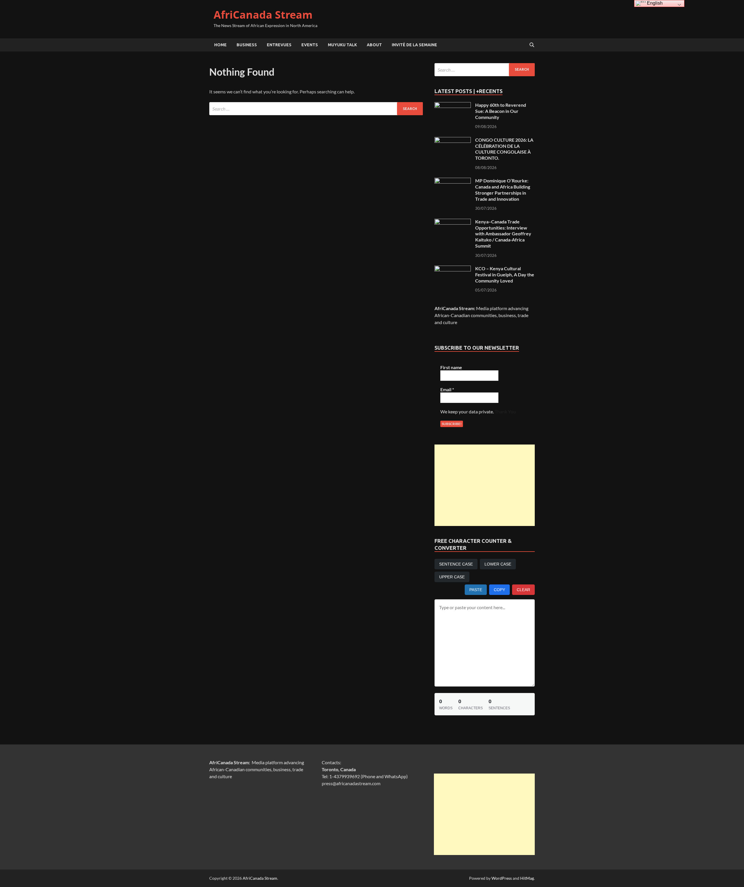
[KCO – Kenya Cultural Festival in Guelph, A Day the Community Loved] (452, 269)
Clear (523, 589)
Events (309, 44)
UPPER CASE (452, 577)
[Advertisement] (484, 485)
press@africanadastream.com (351, 783)
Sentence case (456, 564)
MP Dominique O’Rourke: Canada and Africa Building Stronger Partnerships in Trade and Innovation (502, 189)
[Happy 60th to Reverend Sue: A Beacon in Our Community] (452, 105)
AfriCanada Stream (263, 15)
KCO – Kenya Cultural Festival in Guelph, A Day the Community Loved (504, 274)
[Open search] (531, 45)
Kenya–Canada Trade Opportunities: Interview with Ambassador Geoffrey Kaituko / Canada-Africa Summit (503, 233)
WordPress (501, 878)
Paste (475, 589)
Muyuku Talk (342, 44)
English (654, 3)
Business (247, 44)
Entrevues (279, 44)
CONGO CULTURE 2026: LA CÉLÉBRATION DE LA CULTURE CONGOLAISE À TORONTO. (504, 149)
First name (451, 367)
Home (220, 44)
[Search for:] (316, 108)
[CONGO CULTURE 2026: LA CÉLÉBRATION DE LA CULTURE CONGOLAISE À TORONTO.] (452, 140)
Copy (499, 589)
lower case (497, 564)
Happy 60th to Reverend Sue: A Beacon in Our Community (500, 111)
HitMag (527, 878)
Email (447, 389)
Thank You (505, 411)
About (374, 44)
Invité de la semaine (414, 44)
